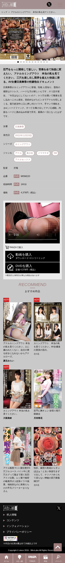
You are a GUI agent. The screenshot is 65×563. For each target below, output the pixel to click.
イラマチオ (43, 153)
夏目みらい (8, 361)
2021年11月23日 (23, 135)
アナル (18, 153)
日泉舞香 (19, 127)
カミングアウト (22, 144)
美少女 (30, 153)
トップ (4, 12)
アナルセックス (22, 159)
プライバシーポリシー (19, 531)
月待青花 (38, 418)
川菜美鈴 (7, 418)
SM (55, 153)
